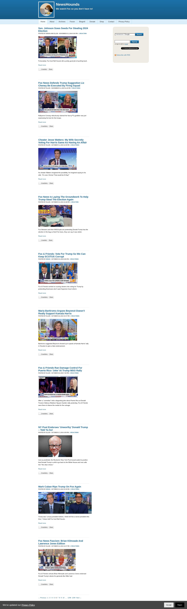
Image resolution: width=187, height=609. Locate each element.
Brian (48, 259)
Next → (78, 598)
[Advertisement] (63, 75)
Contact (111, 22)
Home (43, 22)
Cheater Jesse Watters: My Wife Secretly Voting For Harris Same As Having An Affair (62, 141)
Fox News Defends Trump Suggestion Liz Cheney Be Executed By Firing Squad (61, 84)
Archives (62, 22)
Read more (42, 65)
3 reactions (74, 259)
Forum (72, 22)
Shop (102, 22)
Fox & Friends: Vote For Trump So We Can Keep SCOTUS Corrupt (61, 255)
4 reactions (76, 88)
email (126, 44)
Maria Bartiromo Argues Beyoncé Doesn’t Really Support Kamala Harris (61, 312)
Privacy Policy (124, 22)
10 (63, 598)
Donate (92, 22)
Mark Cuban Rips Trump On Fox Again (59, 486)
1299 (73, 598)
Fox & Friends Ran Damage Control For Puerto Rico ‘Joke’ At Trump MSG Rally (60, 369)
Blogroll (82, 22)
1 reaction (83, 33)
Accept (168, 605)
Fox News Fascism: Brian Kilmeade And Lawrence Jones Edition (60, 542)
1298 (69, 598)
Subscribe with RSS (123, 55)
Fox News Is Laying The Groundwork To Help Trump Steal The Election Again (63, 198)
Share (50, 69)
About (52, 22)
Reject (179, 605)
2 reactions (75, 316)
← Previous (42, 598)
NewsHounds (68, 4)
